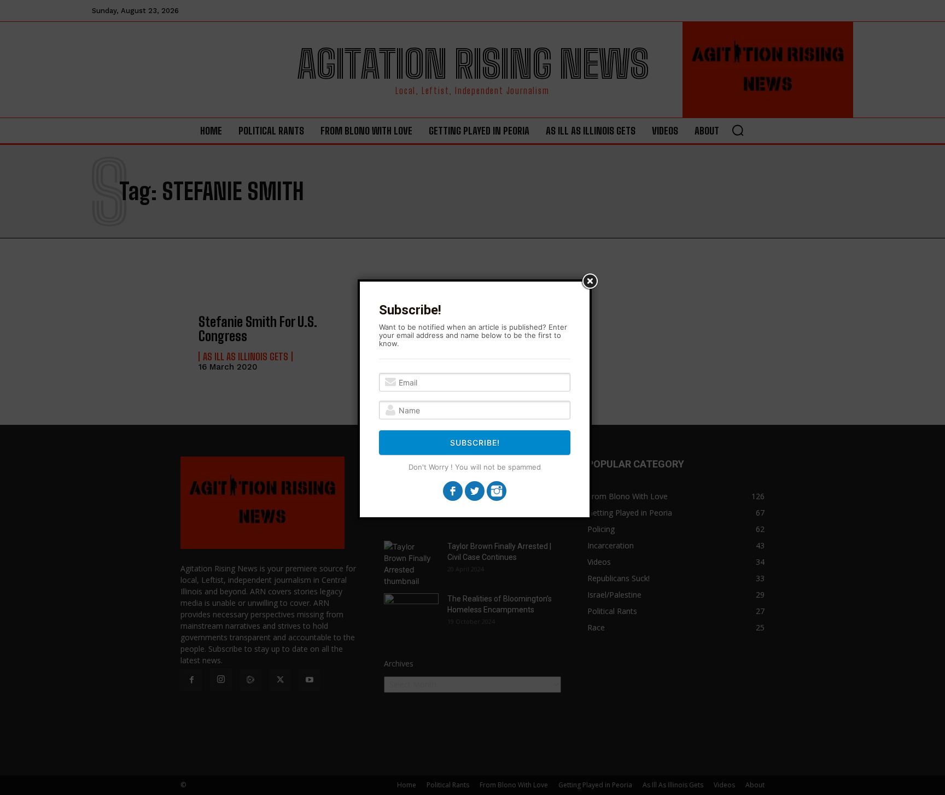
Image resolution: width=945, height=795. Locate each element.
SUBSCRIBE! (475, 442)
